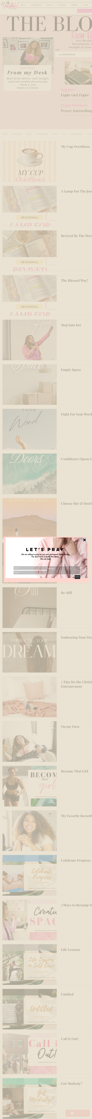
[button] (84, 540)
